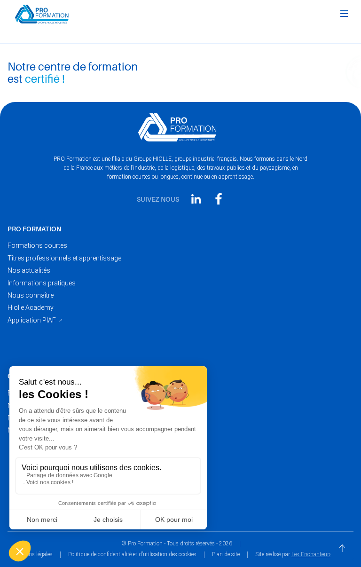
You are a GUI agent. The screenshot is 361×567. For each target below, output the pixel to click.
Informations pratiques (42, 283)
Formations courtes (37, 245)
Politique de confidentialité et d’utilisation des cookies (132, 554)
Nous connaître (31, 295)
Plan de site (226, 554)
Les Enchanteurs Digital (320, 554)
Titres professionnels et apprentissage (64, 258)
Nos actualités (29, 270)
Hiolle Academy (31, 307)
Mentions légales (32, 554)
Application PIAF (32, 320)
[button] (344, 14)
